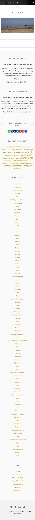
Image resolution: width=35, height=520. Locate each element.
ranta (18, 163)
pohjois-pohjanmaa (20, 160)
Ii (17, 229)
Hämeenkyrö (17, 209)
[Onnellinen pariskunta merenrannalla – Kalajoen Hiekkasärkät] (17, 25)
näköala (5, 160)
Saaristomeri (17, 392)
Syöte (17, 420)
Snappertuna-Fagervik (17, 414)
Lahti (17, 286)
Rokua (17, 379)
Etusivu (17, 471)
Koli (17, 267)
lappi (23, 155)
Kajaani (18, 244)
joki (31, 149)
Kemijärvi (17, 254)
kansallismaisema (13, 152)
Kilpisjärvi (17, 257)
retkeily (21, 163)
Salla (17, 398)
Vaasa (17, 446)
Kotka (17, 270)
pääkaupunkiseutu (12, 163)
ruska (25, 163)
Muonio (17, 324)
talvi (33, 166)
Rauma (17, 369)
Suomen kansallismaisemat (15, 166)
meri (25, 158)
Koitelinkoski (17, 260)
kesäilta (5, 155)
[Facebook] (15, 507)
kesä (30, 152)
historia (32, 147)
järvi (4, 152)
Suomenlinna (17, 417)
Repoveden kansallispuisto (17, 372)
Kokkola (17, 264)
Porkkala (17, 350)
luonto (28, 155)
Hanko (17, 219)
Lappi (17, 292)
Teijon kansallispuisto (17, 430)
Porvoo (17, 353)
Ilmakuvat (17, 232)
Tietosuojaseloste (17, 484)
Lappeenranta (17, 289)
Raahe (17, 366)
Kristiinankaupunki (17, 276)
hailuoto (24, 147)
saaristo (32, 163)
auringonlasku (12, 147)
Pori (17, 347)
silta (2, 166)
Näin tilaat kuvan (17, 474)
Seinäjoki (17, 408)
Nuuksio (17, 331)
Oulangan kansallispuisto (17, 334)
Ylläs (17, 455)
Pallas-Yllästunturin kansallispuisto (18, 340)
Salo (17, 401)
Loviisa (17, 308)
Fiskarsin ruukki (17, 203)
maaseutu (4, 158)
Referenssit (17, 490)
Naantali (17, 328)
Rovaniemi (18, 382)
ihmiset (8, 149)
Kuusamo (17, 283)
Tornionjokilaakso (17, 433)
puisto (27, 160)
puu (30, 160)
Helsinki (28, 147)
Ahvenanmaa (17, 187)
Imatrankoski (17, 235)
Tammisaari (17, 424)
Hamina (17, 216)
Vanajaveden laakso (17, 449)
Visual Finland (8, 2)
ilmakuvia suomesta (23, 149)
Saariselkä (18, 388)
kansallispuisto (23, 152)
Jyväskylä (17, 241)
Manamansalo (17, 312)
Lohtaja (17, 305)
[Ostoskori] (33, 2)
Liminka (17, 302)
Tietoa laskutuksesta (17, 478)
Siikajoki (17, 411)
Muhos (17, 321)
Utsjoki (17, 443)
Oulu (8, 160)
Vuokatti (17, 452)
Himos (17, 225)
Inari (17, 238)
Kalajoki (17, 248)
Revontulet (17, 376)
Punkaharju (17, 356)
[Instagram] (23, 507)
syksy (29, 166)
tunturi (16, 168)
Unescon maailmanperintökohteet (17, 440)
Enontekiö (17, 193)
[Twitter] (11, 507)
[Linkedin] (19, 507)
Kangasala (17, 251)
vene (20, 168)
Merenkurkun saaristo (17, 315)
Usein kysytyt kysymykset (17, 481)
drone (20, 147)
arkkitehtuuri (4, 147)
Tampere (17, 427)
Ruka (17, 385)
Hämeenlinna (17, 213)
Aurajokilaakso (17, 190)
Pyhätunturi (17, 363)
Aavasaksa (17, 184)
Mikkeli (17, 318)
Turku (17, 436)
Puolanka (17, 360)
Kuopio (18, 280)
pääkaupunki (4, 163)
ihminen (4, 149)
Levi (17, 296)
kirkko (12, 155)
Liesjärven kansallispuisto (17, 299)
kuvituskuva (17, 155)
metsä (30, 158)
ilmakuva (13, 150)
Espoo (17, 197)
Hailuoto (17, 206)
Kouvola (17, 273)
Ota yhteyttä (17, 487)
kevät (9, 155)
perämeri (12, 160)
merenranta (18, 158)
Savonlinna (17, 404)
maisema (10, 158)
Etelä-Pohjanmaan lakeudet (17, 200)
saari (28, 163)
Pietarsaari (17, 344)
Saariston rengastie (17, 395)
